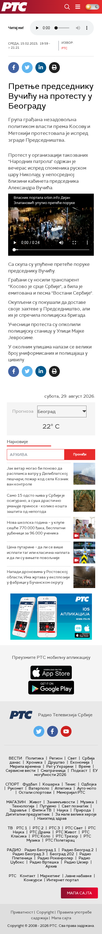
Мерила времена (25, 766)
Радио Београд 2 (78, 849)
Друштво (56, 762)
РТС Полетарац (60, 840)
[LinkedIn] (40, 67)
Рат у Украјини (59, 766)
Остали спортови (35, 792)
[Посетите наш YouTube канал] (66, 731)
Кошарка (51, 784)
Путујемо (48, 806)
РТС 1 (21, 827)
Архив (51, 866)
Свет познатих (75, 806)
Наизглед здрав (52, 818)
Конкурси (33, 879)
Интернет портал (63, 879)
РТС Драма (40, 832)
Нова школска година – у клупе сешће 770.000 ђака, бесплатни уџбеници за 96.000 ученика (36, 528)
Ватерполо (39, 788)
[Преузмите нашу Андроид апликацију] (51, 687)
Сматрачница (53, 770)
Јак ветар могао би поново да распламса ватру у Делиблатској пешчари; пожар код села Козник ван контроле (38, 476)
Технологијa (23, 806)
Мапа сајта (79, 893)
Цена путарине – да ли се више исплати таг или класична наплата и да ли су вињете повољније (38, 552)
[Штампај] (54, 67)
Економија (79, 762)
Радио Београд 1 (40, 849)
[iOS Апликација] (51, 616)
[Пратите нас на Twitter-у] (38, 731)
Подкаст (79, 770)
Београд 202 (62, 853)
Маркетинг (50, 875)
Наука (62, 810)
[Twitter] (27, 67)
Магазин (16, 801)
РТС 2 (38, 827)
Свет (72, 758)
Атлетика (63, 788)
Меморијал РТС (71, 792)
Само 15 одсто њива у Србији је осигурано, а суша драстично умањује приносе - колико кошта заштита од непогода (37, 503)
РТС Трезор (67, 836)
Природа (82, 810)
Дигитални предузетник (28, 814)
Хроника (34, 762)
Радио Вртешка (44, 862)
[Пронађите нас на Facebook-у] (52, 731)
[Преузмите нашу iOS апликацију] (51, 672)
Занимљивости (61, 801)
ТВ (10, 827)
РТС (12, 875)
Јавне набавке (78, 875)
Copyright (45, 912)
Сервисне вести (20, 770)
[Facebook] (13, 67)
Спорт (12, 784)
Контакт (27, 875)
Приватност (22, 912)
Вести (15, 758)
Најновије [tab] (17, 441)
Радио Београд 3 (28, 853)
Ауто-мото (86, 788)
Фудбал (30, 784)
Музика (87, 801)
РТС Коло (41, 836)
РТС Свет (74, 827)
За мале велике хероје (76, 814)
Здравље (18, 810)
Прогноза (22, 411)
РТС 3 (54, 827)
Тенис (70, 784)
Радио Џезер (76, 862)
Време (85, 766)
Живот (35, 801)
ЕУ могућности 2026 (66, 772)
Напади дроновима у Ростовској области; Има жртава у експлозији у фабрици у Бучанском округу (38, 577)
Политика (35, 758)
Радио (14, 849)
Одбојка (89, 784)
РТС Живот (66, 832)
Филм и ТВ (41, 810)
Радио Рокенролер (55, 858)
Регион (55, 758)
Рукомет (15, 788)
